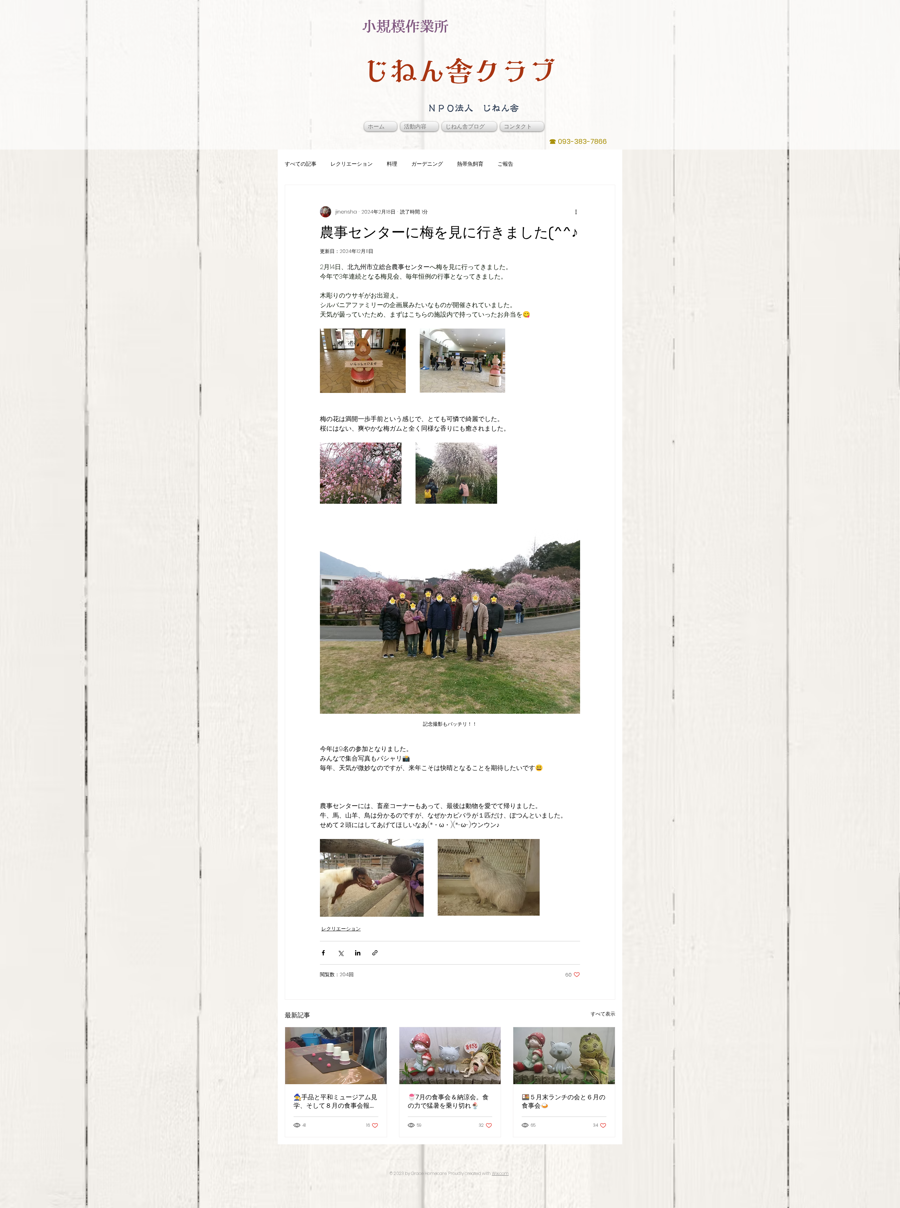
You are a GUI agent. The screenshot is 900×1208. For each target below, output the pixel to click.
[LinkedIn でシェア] (357, 952)
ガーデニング (427, 163)
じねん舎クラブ (459, 71)
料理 (392, 163)
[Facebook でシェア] (323, 952)
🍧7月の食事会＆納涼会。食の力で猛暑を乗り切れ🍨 (448, 1101)
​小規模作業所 (405, 26)
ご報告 (505, 163)
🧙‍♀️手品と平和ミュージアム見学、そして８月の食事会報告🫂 (335, 1101)
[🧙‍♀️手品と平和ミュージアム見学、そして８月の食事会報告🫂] (336, 1055)
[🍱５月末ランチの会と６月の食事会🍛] (564, 1055)
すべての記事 (300, 163)
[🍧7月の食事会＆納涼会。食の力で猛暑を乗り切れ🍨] (450, 1055)
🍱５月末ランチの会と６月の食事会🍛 (563, 1101)
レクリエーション (351, 163)
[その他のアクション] (576, 212)
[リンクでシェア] (375, 952)
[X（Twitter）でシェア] (340, 952)
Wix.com (500, 1173)
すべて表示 (603, 1013)
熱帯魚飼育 (470, 163)
